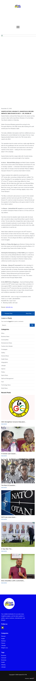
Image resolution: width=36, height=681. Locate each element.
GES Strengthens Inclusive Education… (13, 422)
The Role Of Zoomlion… (8, 485)
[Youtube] (2, 627)
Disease (3, 636)
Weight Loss (4, 647)
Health (3, 638)
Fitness (3, 643)
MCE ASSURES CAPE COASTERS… (13, 581)
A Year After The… (7, 549)
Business (3, 655)
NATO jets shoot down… (9, 517)
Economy (3, 660)
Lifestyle (3, 645)
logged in (10, 321)
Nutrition (3, 640)
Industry (3, 664)
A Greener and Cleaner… (9, 454)
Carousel (3, 657)
